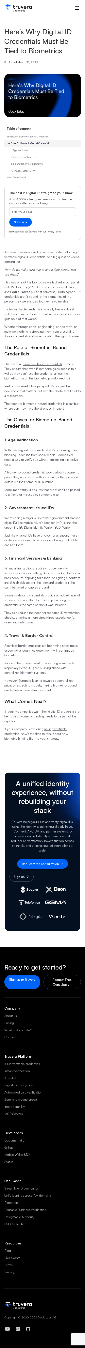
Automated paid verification (23, 1092)
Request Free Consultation (62, 982)
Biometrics (11, 1203)
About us (10, 1016)
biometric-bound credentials (42, 364)
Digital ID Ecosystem (18, 1085)
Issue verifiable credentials (22, 1064)
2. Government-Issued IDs (24, 157)
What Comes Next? (16, 177)
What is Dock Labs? (18, 1030)
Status (8, 1162)
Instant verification (17, 1071)
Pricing (9, 1023)
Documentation (15, 1140)
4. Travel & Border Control (24, 170)
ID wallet (10, 1078)
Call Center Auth (15, 1224)
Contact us (12, 1037)
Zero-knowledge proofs (21, 1099)
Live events (12, 1258)
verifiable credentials (28, 309)
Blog (7, 1251)
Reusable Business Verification (25, 1210)
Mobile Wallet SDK (17, 1155)
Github (9, 1147)
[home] (18, 8)
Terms (8, 1265)
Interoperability (14, 1107)
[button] (77, 8)
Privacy (9, 1272)
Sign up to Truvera (22, 979)
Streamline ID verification (21, 1188)
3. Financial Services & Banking (27, 163)
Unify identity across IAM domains (27, 1195)
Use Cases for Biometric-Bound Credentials (28, 143)
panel (75, 282)
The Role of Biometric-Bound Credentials (27, 136)
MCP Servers (13, 1114)
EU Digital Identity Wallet (36, 527)
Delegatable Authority (19, 1217)
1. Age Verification (20, 150)
